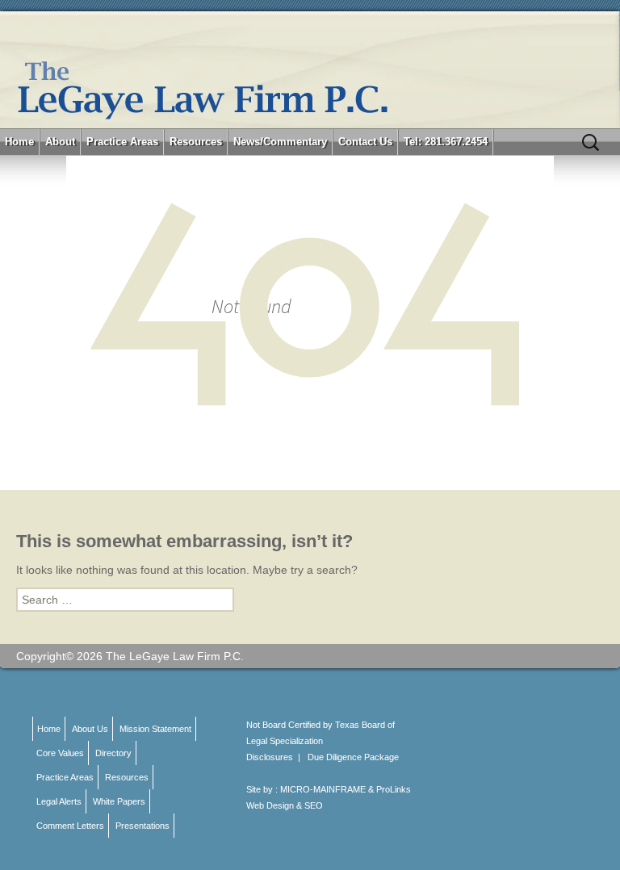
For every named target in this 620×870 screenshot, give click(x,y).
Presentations (142, 825)
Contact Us (365, 142)
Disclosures (269, 757)
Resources (196, 142)
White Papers (119, 801)
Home (19, 142)
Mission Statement (155, 729)
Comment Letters (70, 825)
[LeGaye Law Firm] (310, 69)
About (60, 142)
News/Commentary (280, 142)
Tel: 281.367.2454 (446, 142)
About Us (90, 729)
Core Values (60, 753)
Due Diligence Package (353, 757)
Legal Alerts (59, 801)
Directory (113, 753)
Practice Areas (122, 142)
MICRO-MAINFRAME (323, 789)
